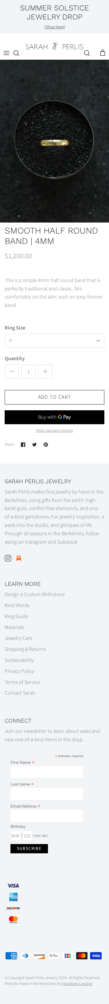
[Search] (19, 53)
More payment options (54, 430)
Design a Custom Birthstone (35, 594)
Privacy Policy (19, 671)
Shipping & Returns (25, 649)
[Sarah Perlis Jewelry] (54, 46)
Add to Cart (54, 397)
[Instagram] (8, 558)
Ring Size (15, 327)
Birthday (18, 826)
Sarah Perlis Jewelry (41, 978)
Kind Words (17, 605)
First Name (22, 762)
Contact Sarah (20, 693)
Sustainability (19, 660)
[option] (54, 141)
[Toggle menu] (6, 53)
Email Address (25, 806)
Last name (21, 784)
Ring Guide (16, 616)
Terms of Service (22, 682)
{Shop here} (54, 27)
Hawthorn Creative (77, 984)
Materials (14, 627)
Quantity (15, 358)
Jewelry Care (18, 638)
